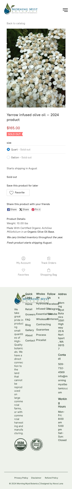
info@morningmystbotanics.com (63, 384)
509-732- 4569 (61, 368)
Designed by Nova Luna (51, 483)
